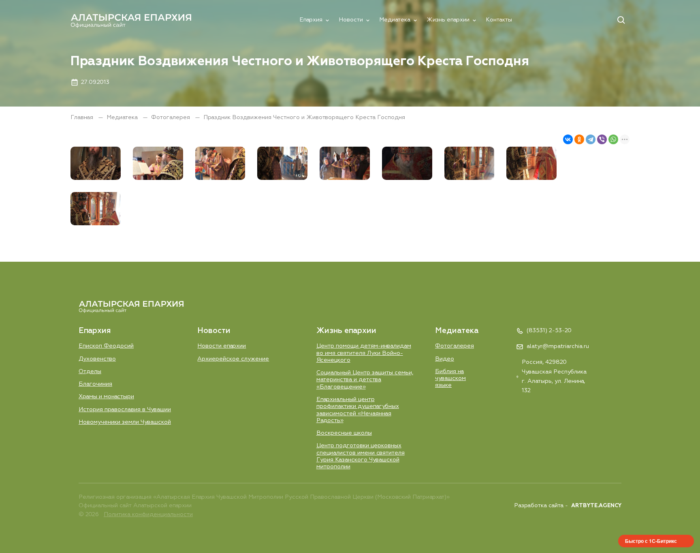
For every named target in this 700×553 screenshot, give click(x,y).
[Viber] (602, 139)
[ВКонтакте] (568, 139)
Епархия (310, 20)
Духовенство (97, 359)
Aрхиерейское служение (233, 359)
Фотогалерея (171, 117)
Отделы (90, 371)
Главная (82, 117)
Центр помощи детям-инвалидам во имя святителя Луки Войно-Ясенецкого (363, 353)
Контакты (499, 20)
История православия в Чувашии (125, 409)
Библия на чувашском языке (450, 379)
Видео (444, 359)
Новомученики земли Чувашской (125, 422)
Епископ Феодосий (106, 346)
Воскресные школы (344, 433)
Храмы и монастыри (106, 396)
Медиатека (394, 20)
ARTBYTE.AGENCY (596, 505)
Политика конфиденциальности (148, 514)
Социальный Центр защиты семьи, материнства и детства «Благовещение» (364, 380)
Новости (351, 20)
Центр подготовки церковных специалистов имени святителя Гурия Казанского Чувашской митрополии (360, 456)
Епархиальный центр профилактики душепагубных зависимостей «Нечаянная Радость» (357, 410)
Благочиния (95, 384)
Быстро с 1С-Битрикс (651, 540)
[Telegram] (590, 139)
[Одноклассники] (579, 139)
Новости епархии (221, 346)
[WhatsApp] (613, 139)
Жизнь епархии (448, 20)
